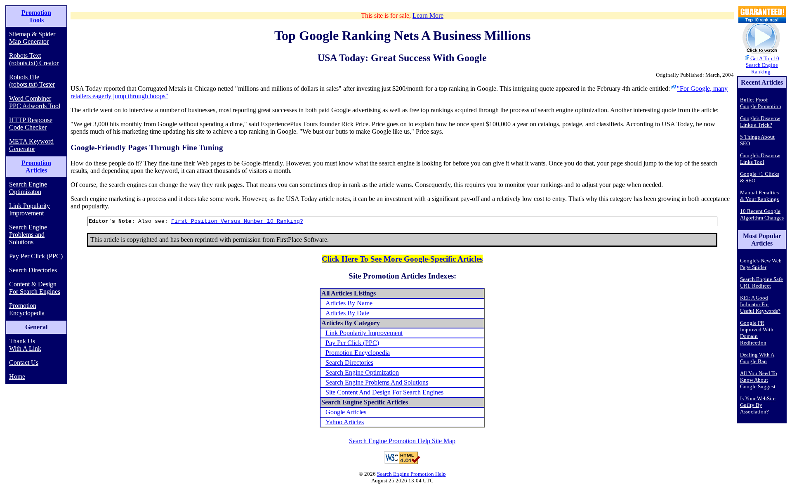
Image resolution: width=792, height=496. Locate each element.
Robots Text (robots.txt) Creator (34, 59)
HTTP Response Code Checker (30, 123)
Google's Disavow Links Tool (760, 158)
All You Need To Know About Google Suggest (758, 380)
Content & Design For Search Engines (34, 288)
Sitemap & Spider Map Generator (32, 38)
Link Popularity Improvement (29, 209)
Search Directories (33, 270)
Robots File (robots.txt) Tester (32, 80)
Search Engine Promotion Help (411, 474)
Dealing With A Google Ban (757, 358)
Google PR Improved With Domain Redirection (756, 333)
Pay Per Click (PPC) (36, 256)
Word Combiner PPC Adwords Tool (34, 102)
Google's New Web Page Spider (761, 263)
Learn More (427, 15)
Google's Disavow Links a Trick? (760, 121)
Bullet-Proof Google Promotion (760, 103)
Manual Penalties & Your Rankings (759, 195)
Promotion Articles (36, 166)
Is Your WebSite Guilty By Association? (758, 405)
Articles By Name (348, 303)
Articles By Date (347, 312)
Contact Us (23, 362)
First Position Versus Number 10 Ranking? (237, 221)
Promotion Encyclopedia (27, 309)
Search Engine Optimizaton (28, 188)
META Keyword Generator (31, 145)
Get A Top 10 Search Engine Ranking (762, 65)
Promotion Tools (36, 16)
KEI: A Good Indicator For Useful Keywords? (760, 304)
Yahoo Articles (344, 421)
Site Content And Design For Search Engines (384, 392)
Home (17, 376)
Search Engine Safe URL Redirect (761, 282)
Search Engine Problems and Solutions (28, 235)
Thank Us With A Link (25, 345)
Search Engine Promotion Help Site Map (402, 440)
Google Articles (345, 412)
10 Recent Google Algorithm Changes (762, 214)
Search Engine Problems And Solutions (376, 382)
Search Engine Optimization (362, 372)
